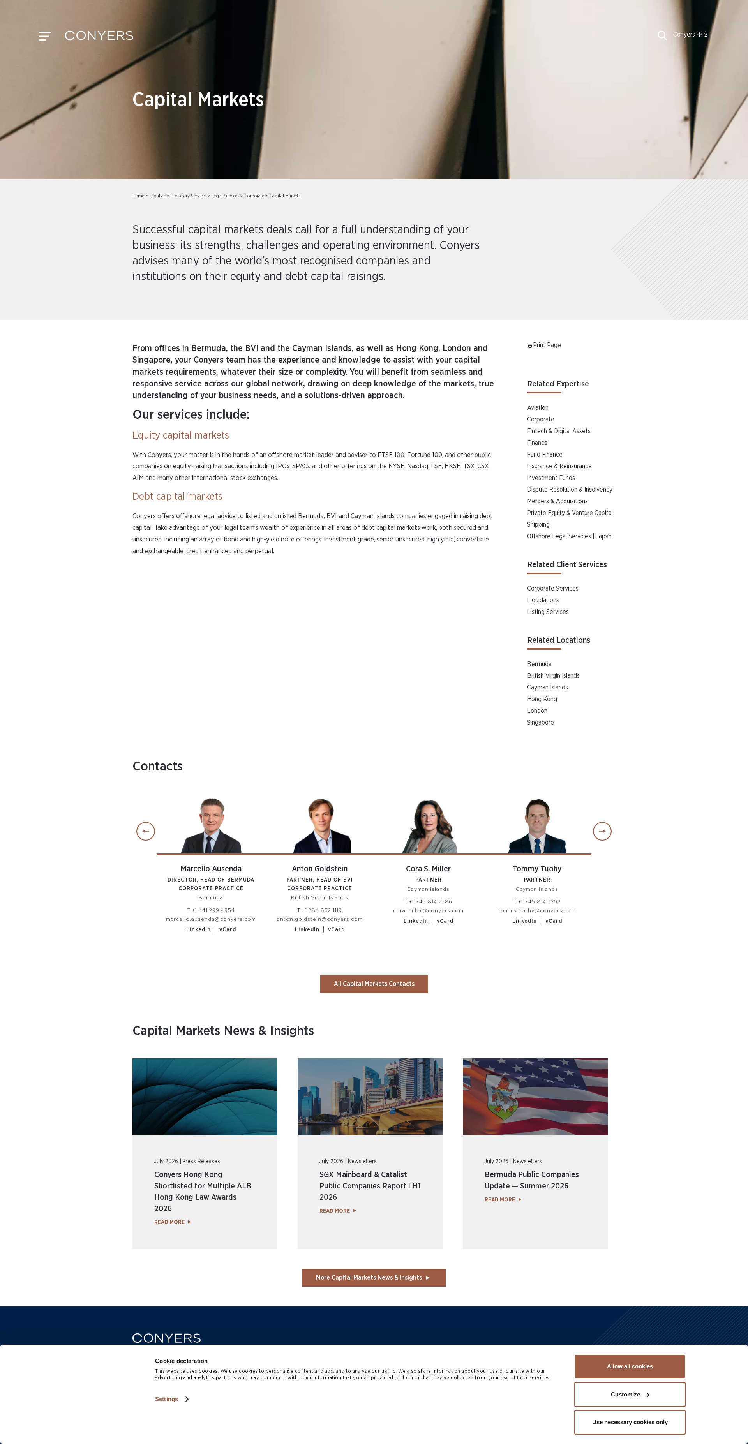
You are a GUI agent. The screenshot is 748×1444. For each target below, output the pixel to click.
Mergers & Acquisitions (557, 501)
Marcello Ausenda (211, 869)
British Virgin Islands (553, 676)
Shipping (538, 525)
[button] (662, 38)
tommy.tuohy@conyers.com (537, 910)
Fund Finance (545, 454)
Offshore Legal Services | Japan (569, 536)
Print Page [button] (547, 345)
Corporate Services (553, 588)
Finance (537, 443)
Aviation (538, 408)
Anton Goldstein (320, 869)
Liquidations (543, 600)
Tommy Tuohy (537, 869)
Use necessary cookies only (630, 1422)
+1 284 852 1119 (322, 910)
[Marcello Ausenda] (211, 821)
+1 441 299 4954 (213, 910)
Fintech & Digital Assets (559, 431)
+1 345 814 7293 (539, 901)
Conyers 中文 (691, 35)
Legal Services (225, 196)
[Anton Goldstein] (319, 821)
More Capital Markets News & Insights (369, 1278)
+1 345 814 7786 (430, 901)
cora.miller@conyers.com (428, 910)
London (537, 711)
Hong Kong (542, 699)
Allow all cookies (630, 1366)
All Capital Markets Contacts (374, 984)
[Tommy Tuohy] (537, 821)
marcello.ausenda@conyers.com (211, 919)
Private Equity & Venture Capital (570, 513)
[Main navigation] (45, 38)
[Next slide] (602, 831)
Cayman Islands (547, 687)
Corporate (254, 196)
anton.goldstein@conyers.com (320, 919)
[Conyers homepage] (99, 38)
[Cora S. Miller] (428, 821)
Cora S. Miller (428, 869)
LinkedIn (198, 930)
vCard (227, 930)
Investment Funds (551, 478)
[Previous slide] (145, 831)
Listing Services (548, 612)
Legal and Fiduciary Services (177, 196)
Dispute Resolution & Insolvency (569, 490)
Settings (166, 1399)
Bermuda (539, 664)
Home (138, 196)
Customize (625, 1394)
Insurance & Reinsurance (559, 466)
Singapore (540, 722)
